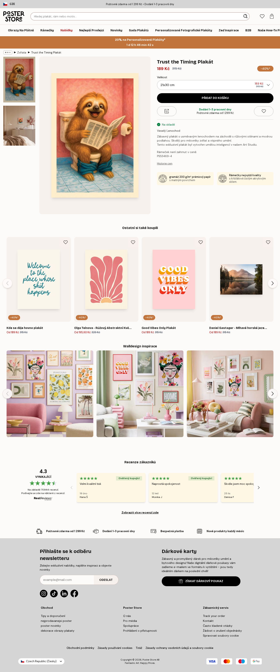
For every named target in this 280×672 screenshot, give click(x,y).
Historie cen (164, 163)
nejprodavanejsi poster (56, 621)
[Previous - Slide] (7, 283)
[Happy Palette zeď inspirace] (230, 393)
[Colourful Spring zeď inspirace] (140, 393)
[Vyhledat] (246, 16)
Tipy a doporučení (53, 616)
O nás (127, 616)
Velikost (162, 77)
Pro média (130, 621)
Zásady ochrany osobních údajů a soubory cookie (179, 648)
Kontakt (208, 621)
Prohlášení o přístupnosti (140, 630)
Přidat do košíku (215, 98)
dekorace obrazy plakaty (57, 630)
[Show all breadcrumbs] (7, 52)
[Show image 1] (19, 79)
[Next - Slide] (273, 283)
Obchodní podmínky (80, 648)
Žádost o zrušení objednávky (222, 630)
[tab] (262, 16)
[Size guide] (166, 111)
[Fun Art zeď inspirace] (50, 393)
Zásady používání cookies (115, 648)
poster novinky (51, 626)
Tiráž (139, 648)
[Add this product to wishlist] (263, 111)
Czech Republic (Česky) (41, 661)
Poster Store (149, 659)
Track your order (214, 616)
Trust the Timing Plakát (46, 52)
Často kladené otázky (217, 626)
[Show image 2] (19, 126)
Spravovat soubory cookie (221, 635)
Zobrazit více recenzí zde (140, 512)
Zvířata (21, 52)
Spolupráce (131, 626)
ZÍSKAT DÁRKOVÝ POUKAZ (204, 581)
